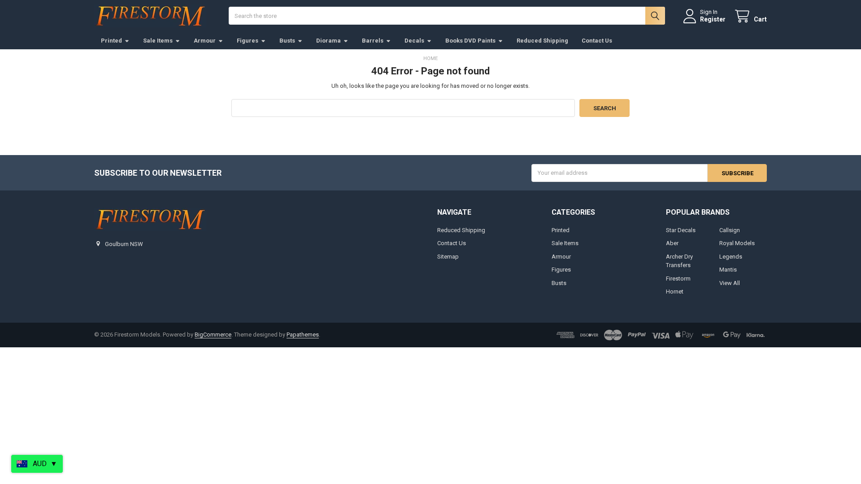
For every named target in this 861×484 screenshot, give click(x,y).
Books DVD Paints (470, 40)
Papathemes (303, 334)
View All (729, 283)
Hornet (674, 291)
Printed (111, 40)
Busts (287, 40)
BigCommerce (213, 334)
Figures (247, 40)
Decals (414, 40)
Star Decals (681, 230)
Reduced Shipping (542, 40)
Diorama (328, 40)
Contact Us (597, 40)
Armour (205, 40)
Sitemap (448, 256)
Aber (672, 243)
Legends (730, 256)
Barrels (372, 40)
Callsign (729, 230)
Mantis (728, 269)
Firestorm (678, 278)
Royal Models (737, 243)
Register (713, 19)
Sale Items (158, 40)
